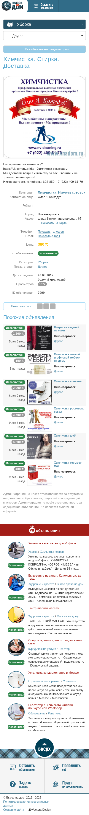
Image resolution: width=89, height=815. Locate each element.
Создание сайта (13, 809)
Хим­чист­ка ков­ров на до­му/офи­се (52, 543)
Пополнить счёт (66, 767)
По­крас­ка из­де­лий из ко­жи (66, 329)
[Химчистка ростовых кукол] (39, 419)
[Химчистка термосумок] (39, 473)
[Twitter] (46, 306)
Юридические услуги (42, 648)
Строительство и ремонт (44, 681)
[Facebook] (40, 306)
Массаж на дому (68, 616)
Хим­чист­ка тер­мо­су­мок (68, 464)
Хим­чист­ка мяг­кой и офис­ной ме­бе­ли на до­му (67, 357)
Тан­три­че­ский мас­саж (43, 608)
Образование (36, 713)
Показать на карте (54, 223)
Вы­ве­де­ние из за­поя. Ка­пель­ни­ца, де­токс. (55, 577)
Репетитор (54, 713)
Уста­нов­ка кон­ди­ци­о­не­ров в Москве (53, 672)
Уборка (43, 262)
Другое (43, 266)
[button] (44, 747)
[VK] (53, 306)
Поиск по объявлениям (66, 784)
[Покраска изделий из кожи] (39, 337)
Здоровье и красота (41, 584)
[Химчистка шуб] (39, 446)
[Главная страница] (13, 6)
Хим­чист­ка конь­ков (68, 381)
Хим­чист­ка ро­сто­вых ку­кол (69, 410)
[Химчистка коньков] (39, 392)
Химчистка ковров (52, 551)
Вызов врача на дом (70, 584)
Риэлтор (64, 648)
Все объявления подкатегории (46, 49)
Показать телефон (51, 231)
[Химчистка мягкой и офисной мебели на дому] (39, 365)
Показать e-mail (49, 236)
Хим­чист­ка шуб (65, 435)
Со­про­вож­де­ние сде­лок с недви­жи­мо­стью (55, 642)
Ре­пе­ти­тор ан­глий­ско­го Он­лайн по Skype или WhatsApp (50, 706)
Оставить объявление (22, 767)
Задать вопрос (22, 784)
